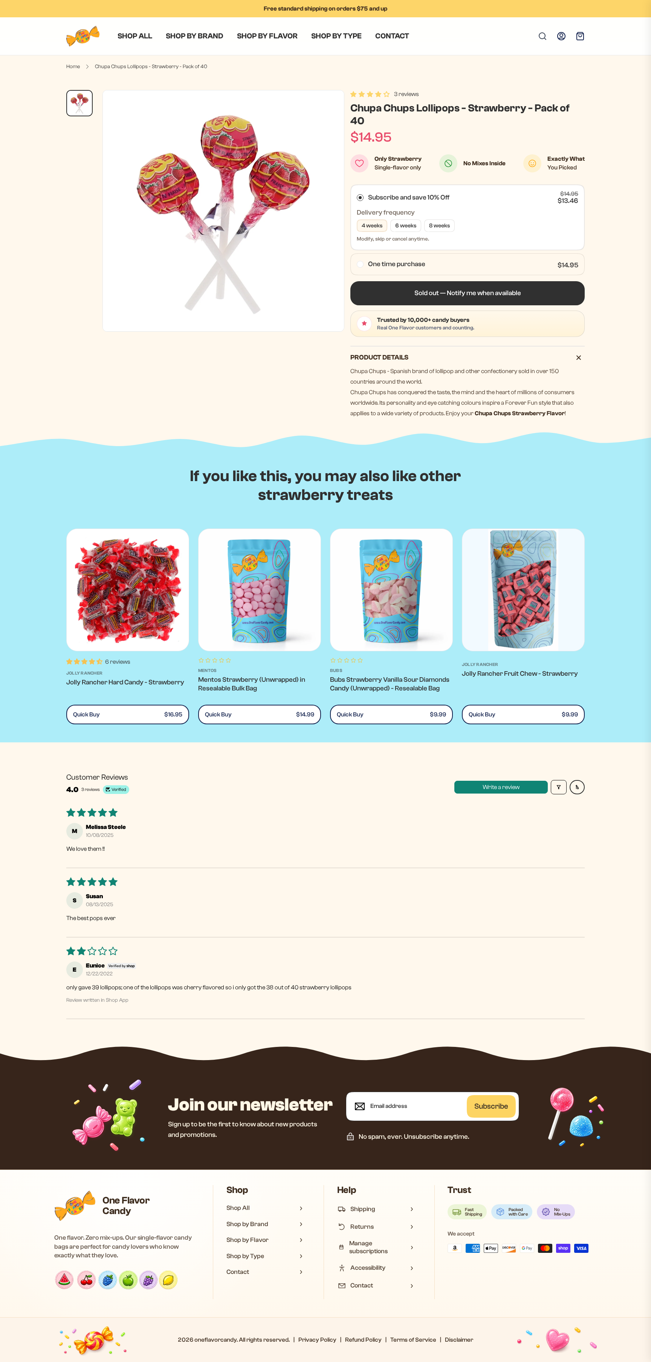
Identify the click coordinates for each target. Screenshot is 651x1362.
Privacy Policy (317, 1340)
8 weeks (439, 225)
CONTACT (392, 36)
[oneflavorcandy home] (75, 1205)
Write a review (501, 787)
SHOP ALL (135, 36)
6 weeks (405, 225)
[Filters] (559, 787)
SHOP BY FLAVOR (267, 36)
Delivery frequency (386, 212)
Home (73, 67)
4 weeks (372, 225)
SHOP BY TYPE (336, 36)
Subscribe (491, 1106)
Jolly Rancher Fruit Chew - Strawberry (520, 674)
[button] (370, 94)
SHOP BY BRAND (194, 36)
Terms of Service (413, 1340)
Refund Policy (363, 1340)
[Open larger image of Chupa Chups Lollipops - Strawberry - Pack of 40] (223, 210)
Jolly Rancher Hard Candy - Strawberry (125, 682)
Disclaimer (459, 1340)
